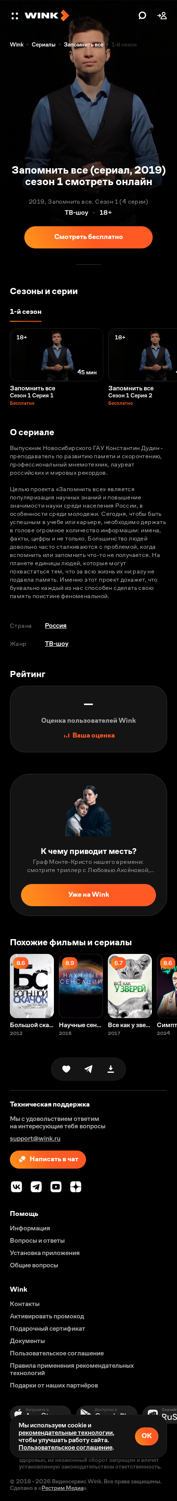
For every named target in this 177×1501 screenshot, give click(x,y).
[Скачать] (111, 1069)
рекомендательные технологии (66, 1432)
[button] (15, 15)
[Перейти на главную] (79, 15)
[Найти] (142, 16)
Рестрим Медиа (63, 1488)
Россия (56, 625)
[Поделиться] (88, 1069)
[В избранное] (66, 1069)
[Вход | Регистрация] (162, 16)
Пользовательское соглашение (65, 1447)
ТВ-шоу (56, 643)
